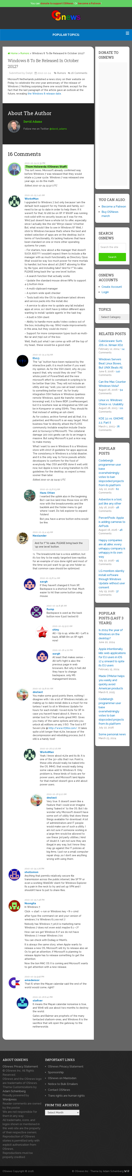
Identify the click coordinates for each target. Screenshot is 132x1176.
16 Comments (79, 73)
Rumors (24, 53)
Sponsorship (56, 1072)
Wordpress (10, 1099)
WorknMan (31, 198)
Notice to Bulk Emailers (63, 1084)
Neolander (40, 535)
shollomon (31, 872)
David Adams (33, 121)
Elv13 (36, 358)
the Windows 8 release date (44, 93)
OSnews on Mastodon (62, 1078)
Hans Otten (47, 492)
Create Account (112, 286)
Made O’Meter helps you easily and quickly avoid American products (112, 682)
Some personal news (112, 734)
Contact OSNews (59, 1089)
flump (50, 609)
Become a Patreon (114, 206)
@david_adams (58, 128)
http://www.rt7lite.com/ (63, 728)
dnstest (38, 692)
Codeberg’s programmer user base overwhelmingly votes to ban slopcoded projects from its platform (111, 473)
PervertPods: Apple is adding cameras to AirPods (112, 522)
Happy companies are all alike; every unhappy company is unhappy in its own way (112, 548)
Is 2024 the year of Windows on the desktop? (111, 634)
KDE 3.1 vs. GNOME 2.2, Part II (111, 420)
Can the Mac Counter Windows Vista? (112, 384)
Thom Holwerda (36, 166)
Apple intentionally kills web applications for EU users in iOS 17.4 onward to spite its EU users (112, 657)
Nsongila (30, 903)
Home (14, 53)
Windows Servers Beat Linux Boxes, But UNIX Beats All (111, 363)
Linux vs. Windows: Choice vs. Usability (111, 402)
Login (105, 292)
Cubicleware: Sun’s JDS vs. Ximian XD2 (111, 343)
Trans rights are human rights (66, 1095)
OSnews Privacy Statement (20, 1066)
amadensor (32, 980)
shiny (55, 629)
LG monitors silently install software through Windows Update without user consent (112, 579)
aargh (44, 581)
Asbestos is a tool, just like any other (110, 501)
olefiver (38, 1000)
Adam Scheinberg (14, 1091)
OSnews (7, 1171)
